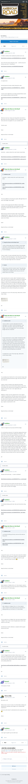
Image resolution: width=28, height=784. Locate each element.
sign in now (7, 750)
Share (14, 766)
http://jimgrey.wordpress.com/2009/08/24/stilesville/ (12, 66)
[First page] (2, 46)
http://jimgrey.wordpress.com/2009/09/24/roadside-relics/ (13, 510)
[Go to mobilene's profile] (2, 52)
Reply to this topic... (8, 758)
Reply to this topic (14, 41)
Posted (10, 53)
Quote (5, 71)
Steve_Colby (8, 696)
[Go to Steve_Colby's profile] (2, 696)
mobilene (4, 35)
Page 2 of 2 (13, 46)
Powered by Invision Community (14, 782)
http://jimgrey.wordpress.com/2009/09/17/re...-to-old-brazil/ (13, 479)
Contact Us (14, 779)
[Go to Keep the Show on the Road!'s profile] (2, 109)
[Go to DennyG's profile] (2, 682)
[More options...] (25, 52)
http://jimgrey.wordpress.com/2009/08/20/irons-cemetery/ (13, 58)
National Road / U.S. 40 (13, 37)
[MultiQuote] (2, 71)
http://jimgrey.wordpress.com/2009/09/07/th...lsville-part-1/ (13, 156)
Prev (4, 46)
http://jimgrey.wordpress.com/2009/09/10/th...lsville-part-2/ (13, 159)
